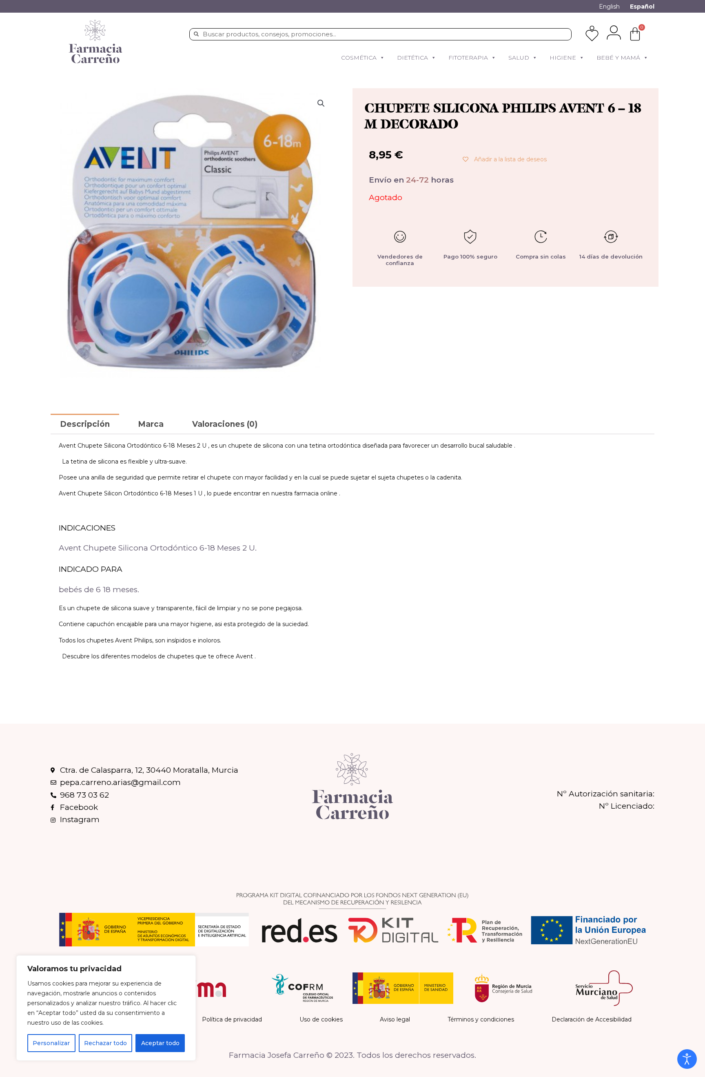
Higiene (563, 57)
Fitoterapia (468, 57)
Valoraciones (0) (224, 424)
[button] (382, 57)
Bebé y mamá (618, 57)
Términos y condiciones (481, 1019)
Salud (518, 57)
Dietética (412, 57)
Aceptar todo (160, 1043)
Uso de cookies (321, 1019)
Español (642, 6)
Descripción (85, 424)
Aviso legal (395, 1019)
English (609, 6)
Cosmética (359, 57)
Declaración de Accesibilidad (592, 1019)
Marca (151, 424)
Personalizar (51, 1043)
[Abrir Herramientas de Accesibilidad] (687, 1059)
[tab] (85, 424)
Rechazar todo (105, 1043)
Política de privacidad (232, 1019)
